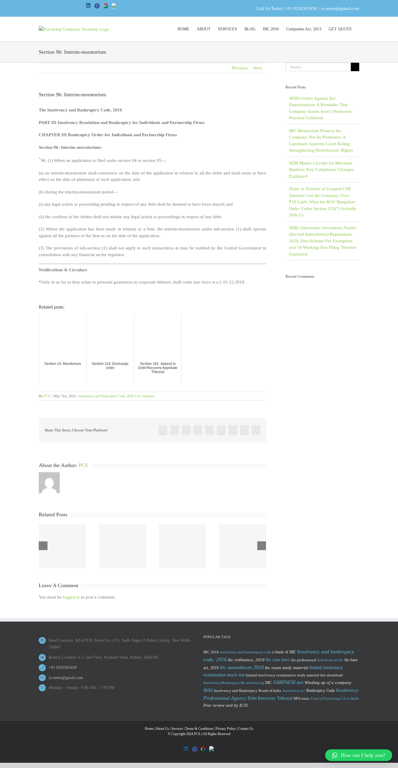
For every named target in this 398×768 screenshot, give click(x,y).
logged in (71, 597)
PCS (47, 396)
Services (177, 729)
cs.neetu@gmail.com (340, 8)
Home (149, 729)
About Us (162, 729)
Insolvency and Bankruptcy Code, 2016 (106, 396)
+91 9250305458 (301, 8)
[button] (358, 755)
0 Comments (146, 396)
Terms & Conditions (199, 729)
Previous (240, 68)
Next (257, 68)
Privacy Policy (226, 729)
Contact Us (245, 729)
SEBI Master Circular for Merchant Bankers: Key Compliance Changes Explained (321, 170)
